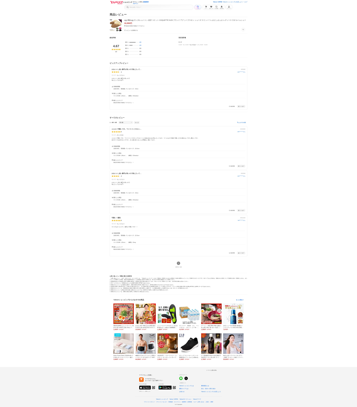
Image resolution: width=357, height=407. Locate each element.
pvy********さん (241, 72)
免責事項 (184, 402)
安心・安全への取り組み (208, 388)
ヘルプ (245, 2)
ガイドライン (177, 402)
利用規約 (170, 402)
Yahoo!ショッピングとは (186, 385)
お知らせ (181, 391)
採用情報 (189, 402)
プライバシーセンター (161, 402)
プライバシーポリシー (149, 402)
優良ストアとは (183, 388)
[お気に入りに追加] (243, 29)
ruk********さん (241, 220)
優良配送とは (205, 385)
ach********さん (241, 131)
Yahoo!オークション (185, 399)
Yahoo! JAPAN (217, 2)
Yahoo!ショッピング (162, 399)
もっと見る (239, 300)
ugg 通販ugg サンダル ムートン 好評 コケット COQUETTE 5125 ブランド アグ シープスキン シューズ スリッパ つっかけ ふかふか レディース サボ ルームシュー (185, 20)
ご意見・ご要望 (209, 402)
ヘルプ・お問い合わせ (198, 402)
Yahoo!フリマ (197, 399)
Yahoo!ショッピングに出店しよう (233, 2)
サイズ (137, 122)
